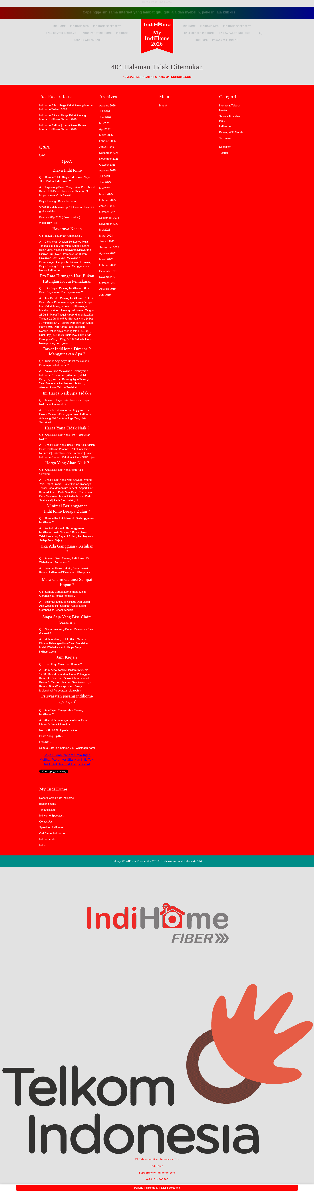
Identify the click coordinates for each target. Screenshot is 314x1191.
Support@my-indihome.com (157, 1172)
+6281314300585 (157, 1179)
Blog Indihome (47, 803)
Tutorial (223, 152)
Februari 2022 (107, 265)
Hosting (223, 110)
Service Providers (229, 116)
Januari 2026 (106, 146)
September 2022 (109, 247)
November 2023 (108, 223)
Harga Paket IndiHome (96, 33)
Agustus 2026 (107, 105)
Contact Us (46, 821)
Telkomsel (225, 138)
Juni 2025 (105, 182)
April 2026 (105, 129)
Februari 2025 (107, 200)
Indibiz (43, 845)
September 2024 (109, 217)
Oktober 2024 (107, 211)
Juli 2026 (104, 111)
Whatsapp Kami (84, 747)
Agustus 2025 (107, 170)
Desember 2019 (108, 271)
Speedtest (225, 146)
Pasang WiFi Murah (87, 40)
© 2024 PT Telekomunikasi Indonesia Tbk (175, 861)
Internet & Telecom (230, 105)
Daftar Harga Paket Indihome (56, 797)
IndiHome (59, 26)
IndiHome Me (47, 839)
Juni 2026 (105, 117)
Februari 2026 (107, 140)
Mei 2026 (104, 123)
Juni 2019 (105, 294)
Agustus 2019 (107, 288)
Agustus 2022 (107, 253)
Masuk (163, 105)
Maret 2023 (106, 235)
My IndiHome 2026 (157, 38)
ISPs (222, 121)
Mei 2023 (104, 229)
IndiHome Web (79, 26)
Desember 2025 (108, 152)
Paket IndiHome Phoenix (54, 449)
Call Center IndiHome (61, 33)
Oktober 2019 (107, 282)
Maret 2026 (106, 134)
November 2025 (108, 158)
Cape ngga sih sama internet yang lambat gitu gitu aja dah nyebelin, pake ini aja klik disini (148, 12)
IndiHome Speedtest (107, 26)
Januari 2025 (106, 205)
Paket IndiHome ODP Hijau (78, 457)
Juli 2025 (104, 176)
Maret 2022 (106, 259)
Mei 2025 (104, 188)
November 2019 (108, 276)
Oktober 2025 (107, 164)
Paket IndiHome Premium (67, 453)
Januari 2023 (106, 241)
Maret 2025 (106, 194)
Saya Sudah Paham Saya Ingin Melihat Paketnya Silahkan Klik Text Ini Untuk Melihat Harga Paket (67, 759)
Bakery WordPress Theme (129, 861)
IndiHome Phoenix (73, 191)
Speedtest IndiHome (51, 827)
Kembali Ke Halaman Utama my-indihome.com (157, 76)
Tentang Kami (47, 809)
